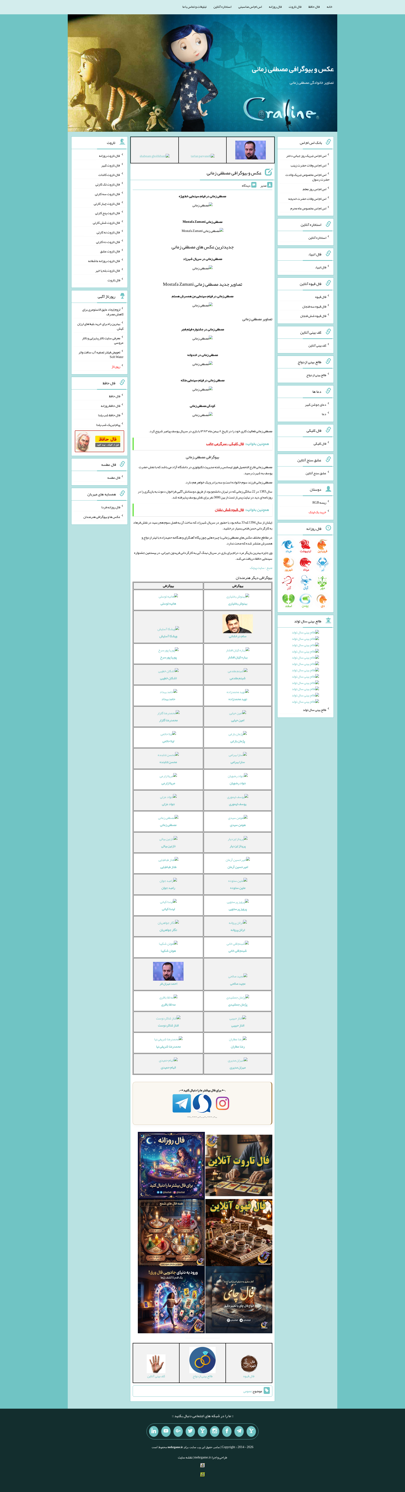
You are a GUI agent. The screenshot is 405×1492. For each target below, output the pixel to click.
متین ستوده (237, 887)
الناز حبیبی (237, 1025)
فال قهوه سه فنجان (314, 306)
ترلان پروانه (238, 929)
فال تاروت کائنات (109, 174)
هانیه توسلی (168, 603)
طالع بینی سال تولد (314, 709)
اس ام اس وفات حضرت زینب (308, 165)
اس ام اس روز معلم (314, 189)
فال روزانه (275, 6)
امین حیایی (237, 720)
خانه (329, 6)
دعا (324, 414)
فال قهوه (320, 296)
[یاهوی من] (251, 1431)
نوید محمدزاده (238, 699)
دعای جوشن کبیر (315, 404)
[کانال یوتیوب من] (166, 1431)
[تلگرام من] (239, 1431)
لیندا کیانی (168, 909)
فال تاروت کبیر (110, 165)
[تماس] (202, 1431)
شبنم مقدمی (238, 678)
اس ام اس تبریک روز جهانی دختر (306, 155)
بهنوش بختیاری (237, 603)
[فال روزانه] (171, 1166)
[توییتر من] (190, 1431)
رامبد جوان (168, 887)
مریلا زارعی (168, 783)
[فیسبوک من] (227, 1431)
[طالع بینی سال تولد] (305, 668)
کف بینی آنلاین (317, 345)
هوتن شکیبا (168, 950)
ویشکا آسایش (168, 636)
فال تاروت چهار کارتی (107, 203)
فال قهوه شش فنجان (313, 315)
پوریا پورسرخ (168, 657)
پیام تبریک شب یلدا (108, 424)
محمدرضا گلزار (168, 720)
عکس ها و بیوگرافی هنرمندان (101, 516)
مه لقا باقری (168, 1004)
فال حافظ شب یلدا (109, 415)
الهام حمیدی (168, 1067)
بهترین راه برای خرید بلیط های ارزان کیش (100, 326)
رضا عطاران (238, 1046)
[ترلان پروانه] (202, 157)
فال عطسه (113, 477)
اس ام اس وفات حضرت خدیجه (307, 198)
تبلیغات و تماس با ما (194, 6)
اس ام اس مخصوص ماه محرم (308, 208)
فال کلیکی (320, 443)
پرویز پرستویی (238, 909)
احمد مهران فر (168, 983)
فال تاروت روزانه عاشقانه (104, 261)
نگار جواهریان (168, 929)
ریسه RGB (319, 502)
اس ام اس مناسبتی (250, 6)
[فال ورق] (171, 1300)
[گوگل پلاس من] (178, 1431)
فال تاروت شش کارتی (106, 222)
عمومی (247, 1391)
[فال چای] (238, 1300)
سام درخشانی (238, 636)
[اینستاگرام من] (214, 1431)
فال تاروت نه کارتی (108, 232)
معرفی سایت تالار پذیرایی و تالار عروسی (103, 340)
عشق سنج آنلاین (316, 473)
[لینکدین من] (153, 1431)
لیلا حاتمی (168, 741)
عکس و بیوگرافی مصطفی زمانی (293, 69)
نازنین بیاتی (168, 846)
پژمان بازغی (237, 741)
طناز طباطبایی (168, 867)
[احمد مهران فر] (250, 151)
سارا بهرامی (238, 762)
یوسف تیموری (237, 804)
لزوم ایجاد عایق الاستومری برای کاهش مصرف (103, 311)
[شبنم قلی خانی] (154, 157)
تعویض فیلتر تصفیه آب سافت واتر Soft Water (101, 354)
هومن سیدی (238, 824)
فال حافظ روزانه (110, 405)
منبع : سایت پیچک (261, 567)
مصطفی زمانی (168, 824)
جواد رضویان (238, 783)
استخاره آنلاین (222, 6)
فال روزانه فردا (110, 507)
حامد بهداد (168, 699)
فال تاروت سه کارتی (107, 194)
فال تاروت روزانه (109, 155)
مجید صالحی (237, 983)
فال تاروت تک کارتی (107, 184)
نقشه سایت (185, 1457)
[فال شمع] (171, 1233)
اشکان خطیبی (168, 678)
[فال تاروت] (238, 1166)
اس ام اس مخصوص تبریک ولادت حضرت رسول (307, 177)
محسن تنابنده (168, 762)
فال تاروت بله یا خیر (107, 270)
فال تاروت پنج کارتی (107, 213)
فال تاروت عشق (110, 251)
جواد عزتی (168, 804)
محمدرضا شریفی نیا (168, 1046)
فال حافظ (314, 6)
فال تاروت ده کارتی (108, 241)
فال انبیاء (320, 267)
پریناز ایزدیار (238, 846)
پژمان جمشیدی (237, 1004)
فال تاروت (295, 6)
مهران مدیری (238, 1067)
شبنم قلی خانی (238, 950)
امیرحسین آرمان (238, 867)
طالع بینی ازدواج (316, 375)
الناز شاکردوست (168, 1025)
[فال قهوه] (238, 1233)
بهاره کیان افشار (238, 657)
